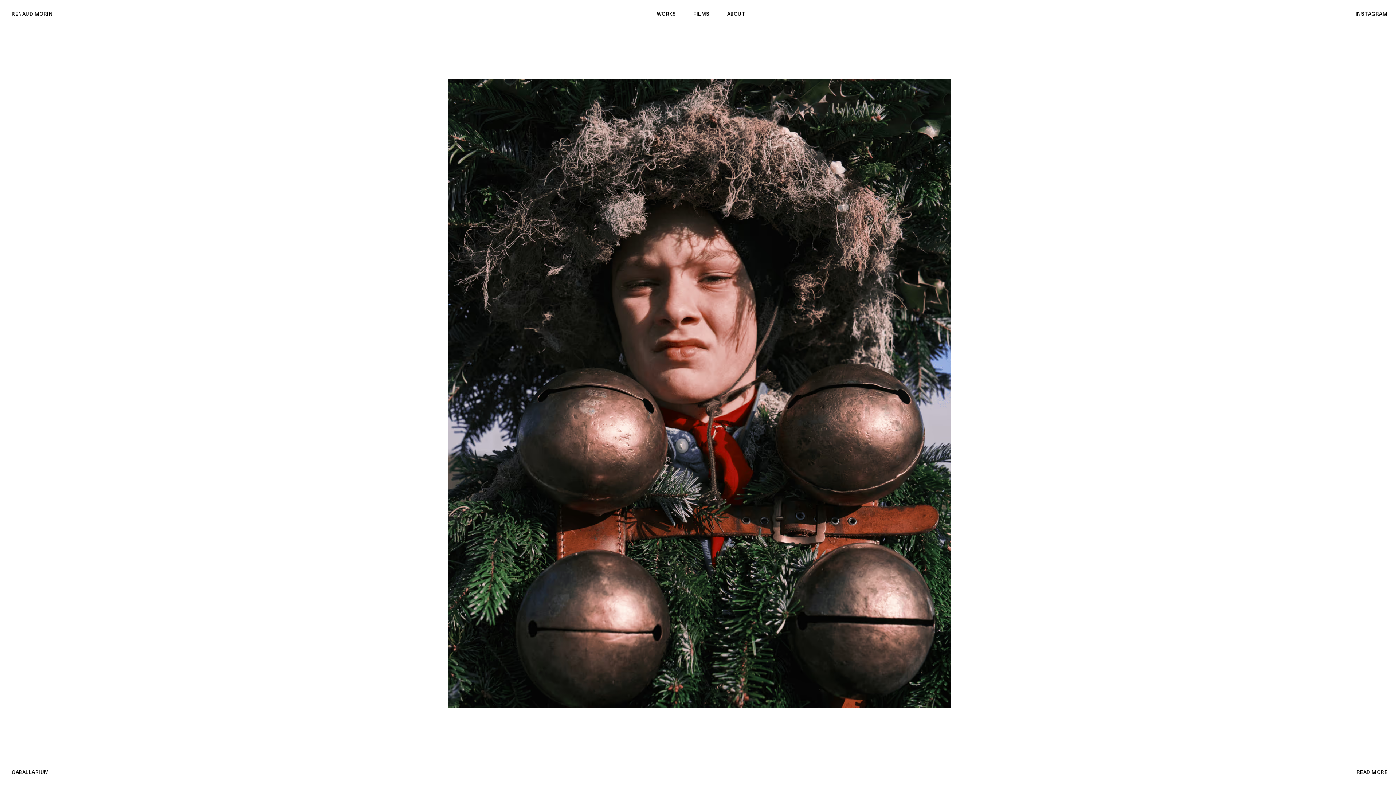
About (736, 14)
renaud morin (32, 14)
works (666, 14)
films (701, 14)
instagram (1372, 14)
